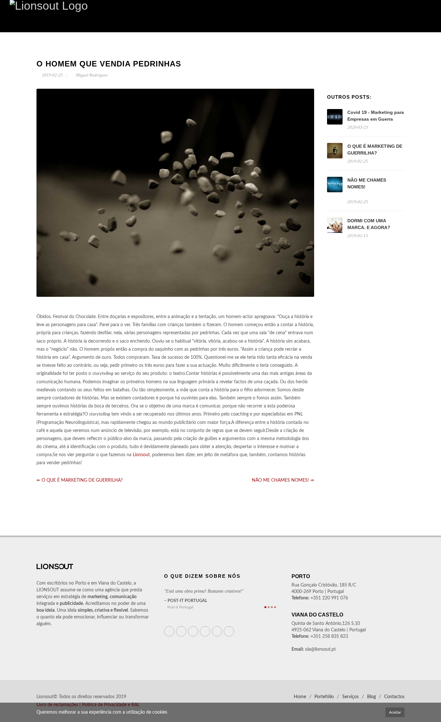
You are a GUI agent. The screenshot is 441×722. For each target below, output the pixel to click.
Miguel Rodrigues (91, 75)
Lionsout (141, 455)
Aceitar (395, 712)
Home (300, 697)
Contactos (394, 697)
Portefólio (324, 697)
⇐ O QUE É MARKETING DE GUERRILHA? (79, 480)
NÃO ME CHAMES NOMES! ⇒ (283, 480)
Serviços (350, 697)
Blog (371, 697)
